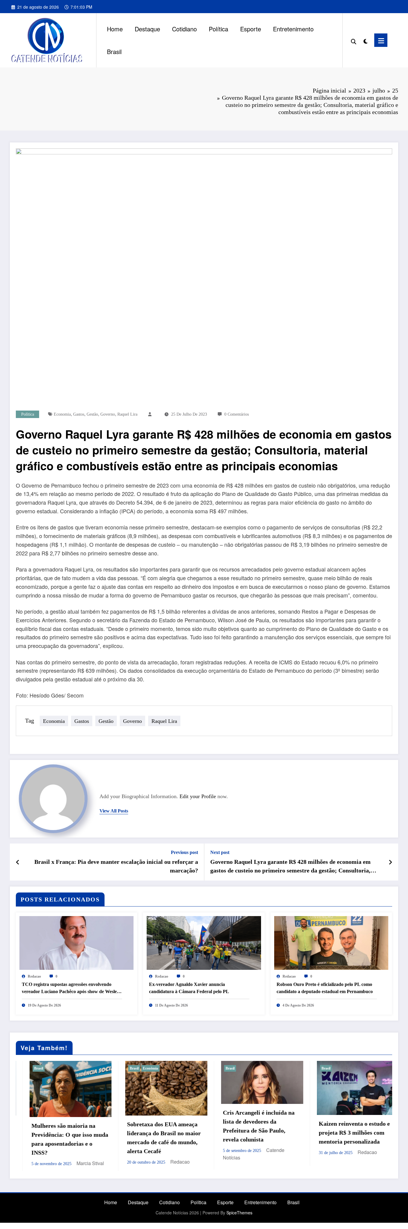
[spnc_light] (365, 40)
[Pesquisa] (354, 40)
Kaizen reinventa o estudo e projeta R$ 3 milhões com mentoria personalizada (251, 1132)
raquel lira (127, 414)
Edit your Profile (198, 796)
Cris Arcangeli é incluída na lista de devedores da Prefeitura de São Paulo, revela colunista (156, 1126)
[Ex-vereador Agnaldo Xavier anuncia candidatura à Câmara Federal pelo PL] (204, 942)
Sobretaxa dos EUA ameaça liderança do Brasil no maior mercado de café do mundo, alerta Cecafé (61, 1137)
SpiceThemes (239, 1211)
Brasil (114, 51)
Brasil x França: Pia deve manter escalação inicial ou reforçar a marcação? (116, 865)
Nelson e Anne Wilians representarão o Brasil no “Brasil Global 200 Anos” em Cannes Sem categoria (349, 1137)
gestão (92, 414)
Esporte (250, 28)
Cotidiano (184, 28)
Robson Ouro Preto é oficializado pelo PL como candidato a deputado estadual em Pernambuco (325, 988)
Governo (107, 414)
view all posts (113, 810)
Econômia (47, 1068)
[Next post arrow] (390, 862)
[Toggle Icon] (380, 40)
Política (218, 28)
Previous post (184, 852)
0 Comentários (236, 414)
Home (115, 28)
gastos (78, 414)
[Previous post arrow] (18, 862)
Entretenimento (293, 28)
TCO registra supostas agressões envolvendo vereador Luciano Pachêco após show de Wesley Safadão (70, 988)
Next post (219, 852)
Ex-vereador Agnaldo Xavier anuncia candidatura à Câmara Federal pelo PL (189, 988)
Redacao (34, 976)
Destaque (147, 28)
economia (62, 414)
